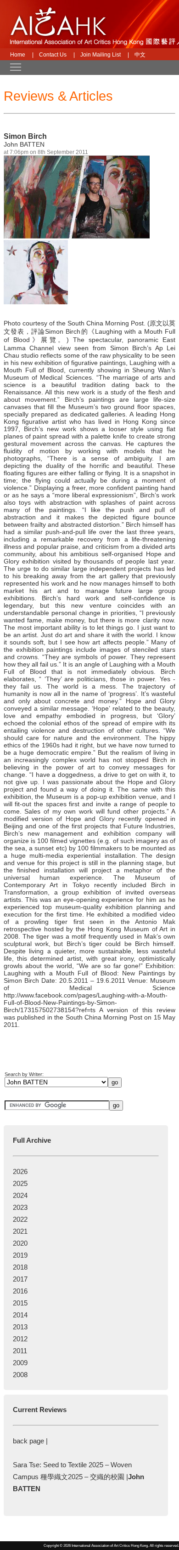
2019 (20, 1255)
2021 (20, 1231)
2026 (20, 1171)
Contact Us (53, 54)
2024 (20, 1195)
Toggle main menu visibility (11, 66)
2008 (20, 1375)
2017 (20, 1279)
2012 (20, 1339)
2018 (20, 1267)
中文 (139, 54)
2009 (20, 1363)
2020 (20, 1243)
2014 (20, 1315)
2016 (20, 1291)
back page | (30, 1441)
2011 (20, 1351)
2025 (20, 1183)
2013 (20, 1327)
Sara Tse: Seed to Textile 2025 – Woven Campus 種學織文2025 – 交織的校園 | (78, 1477)
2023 (20, 1207)
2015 (20, 1303)
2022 (20, 1219)
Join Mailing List (100, 54)
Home (17, 54)
